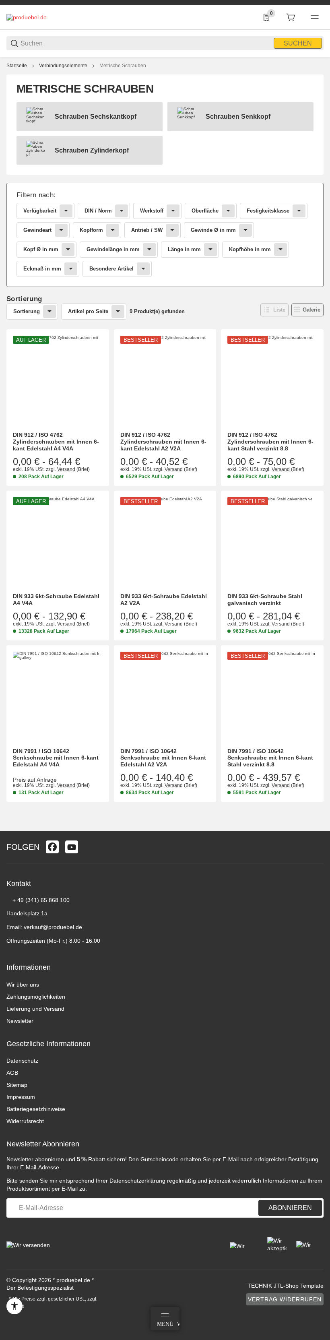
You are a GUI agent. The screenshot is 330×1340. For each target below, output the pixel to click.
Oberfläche (205, 211)
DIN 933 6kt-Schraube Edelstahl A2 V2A (163, 599)
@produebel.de (62, 927)
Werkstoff (151, 211)
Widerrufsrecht (25, 1121)
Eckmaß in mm (42, 269)
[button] (274, 310)
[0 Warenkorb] (290, 17)
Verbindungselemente (63, 65)
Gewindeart (37, 230)
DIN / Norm (98, 211)
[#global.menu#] (315, 17)
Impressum (20, 1097)
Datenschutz (22, 1060)
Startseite (16, 65)
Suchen (298, 43)
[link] (165, 235)
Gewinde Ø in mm (213, 230)
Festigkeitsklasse (268, 211)
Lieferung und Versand (35, 1009)
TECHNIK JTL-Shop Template (286, 1285)
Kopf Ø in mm (40, 249)
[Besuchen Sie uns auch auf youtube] (71, 846)
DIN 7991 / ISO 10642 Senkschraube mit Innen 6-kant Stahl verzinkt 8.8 (270, 758)
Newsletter (19, 1021)
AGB (12, 1073)
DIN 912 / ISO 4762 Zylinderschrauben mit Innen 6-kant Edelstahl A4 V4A (56, 442)
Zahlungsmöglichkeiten (35, 996)
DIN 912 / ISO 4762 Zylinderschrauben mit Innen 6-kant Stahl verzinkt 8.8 (270, 442)
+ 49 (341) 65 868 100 (41, 900)
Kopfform (91, 230)
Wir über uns (22, 984)
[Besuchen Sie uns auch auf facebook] (52, 846)
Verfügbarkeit (39, 211)
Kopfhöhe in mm (250, 249)
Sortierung (26, 311)
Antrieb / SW (147, 230)
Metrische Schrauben (122, 65)
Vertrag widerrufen (285, 1299)
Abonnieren (290, 1207)
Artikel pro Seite (88, 311)
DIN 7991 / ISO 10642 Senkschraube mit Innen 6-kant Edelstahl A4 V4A (56, 758)
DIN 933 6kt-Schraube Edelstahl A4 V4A (56, 599)
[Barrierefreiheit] (14, 1306)
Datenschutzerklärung (137, 1180)
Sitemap (16, 1085)
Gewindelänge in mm (113, 249)
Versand (66, 469)
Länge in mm (184, 249)
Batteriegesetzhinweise (35, 1109)
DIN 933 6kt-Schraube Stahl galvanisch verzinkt (264, 599)
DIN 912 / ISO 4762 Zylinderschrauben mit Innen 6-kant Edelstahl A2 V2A (163, 442)
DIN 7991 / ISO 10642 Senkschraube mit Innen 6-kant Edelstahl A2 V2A (163, 758)
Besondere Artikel (111, 269)
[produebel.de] (26, 17)
